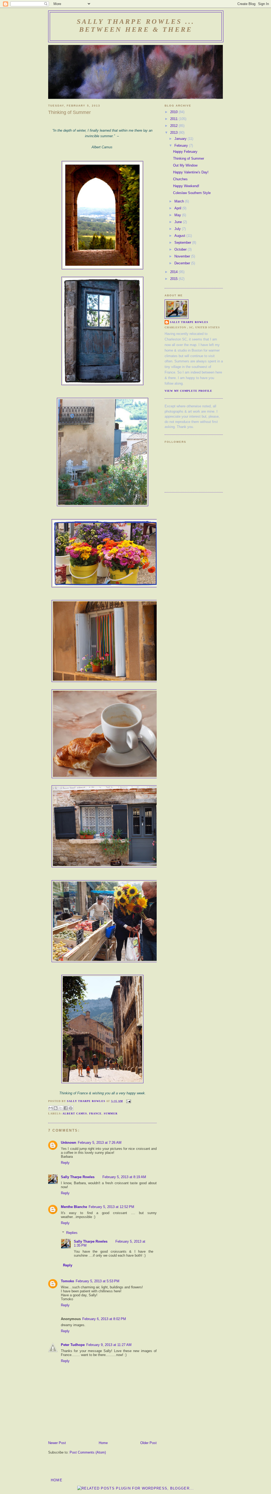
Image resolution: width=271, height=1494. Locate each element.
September (183, 243)
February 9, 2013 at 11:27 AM (109, 1345)
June (178, 222)
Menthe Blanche (74, 1207)
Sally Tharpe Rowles (77, 1177)
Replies (72, 1233)
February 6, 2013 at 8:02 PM (104, 1319)
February (181, 145)
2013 (174, 133)
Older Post (148, 1443)
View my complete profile (188, 390)
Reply (65, 1163)
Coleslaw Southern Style (192, 193)
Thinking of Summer (188, 158)
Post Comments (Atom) (88, 1452)
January (181, 139)
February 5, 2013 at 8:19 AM (124, 1177)
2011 (174, 119)
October (181, 249)
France (95, 1113)
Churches (180, 179)
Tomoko (67, 1281)
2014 (174, 272)
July (178, 229)
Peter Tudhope (73, 1345)
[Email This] (50, 1108)
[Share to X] (60, 1108)
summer (110, 1113)
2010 (174, 112)
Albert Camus (74, 1113)
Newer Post (57, 1443)
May (178, 215)
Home (103, 1443)
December (182, 263)
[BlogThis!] (55, 1108)
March (179, 201)
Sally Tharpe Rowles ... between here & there (136, 25)
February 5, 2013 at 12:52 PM (111, 1207)
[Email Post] (128, 1101)
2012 (174, 126)
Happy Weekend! (186, 186)
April (178, 208)
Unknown (68, 1143)
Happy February (185, 152)
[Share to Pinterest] (70, 1108)
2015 (174, 279)
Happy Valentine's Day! (191, 172)
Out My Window (185, 165)
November (182, 256)
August (180, 236)
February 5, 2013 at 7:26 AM (99, 1143)
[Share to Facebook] (65, 1108)
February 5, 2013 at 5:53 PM (97, 1281)
